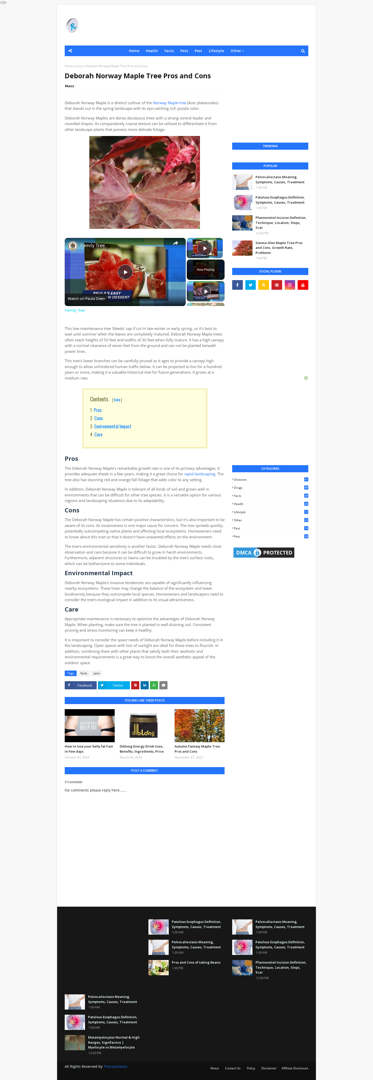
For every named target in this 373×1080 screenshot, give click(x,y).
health (271, 504)
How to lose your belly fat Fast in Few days (89, 749)
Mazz (69, 86)
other (271, 520)
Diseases (271, 479)
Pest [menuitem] (198, 50)
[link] (73, 246)
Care (98, 434)
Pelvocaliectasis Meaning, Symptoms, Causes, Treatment (280, 179)
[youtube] (303, 285)
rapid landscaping (199, 473)
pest (79, 66)
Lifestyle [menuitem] (216, 50)
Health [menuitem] (152, 50)
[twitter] (250, 285)
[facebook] (237, 285)
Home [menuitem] (134, 50)
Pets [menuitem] (184, 50)
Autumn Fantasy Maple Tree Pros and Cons (197, 749)
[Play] (206, 291)
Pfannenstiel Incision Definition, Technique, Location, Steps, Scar (281, 222)
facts (83, 673)
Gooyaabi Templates (151, 1073)
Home (69, 66)
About (214, 1068)
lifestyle (271, 512)
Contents (106, 399)
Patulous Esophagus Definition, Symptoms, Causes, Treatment (280, 200)
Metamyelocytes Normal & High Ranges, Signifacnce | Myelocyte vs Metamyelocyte (114, 1042)
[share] (175, 243)
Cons (98, 418)
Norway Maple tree (169, 102)
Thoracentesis (115, 1066)
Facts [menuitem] (169, 50)
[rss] (263, 285)
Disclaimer (269, 1068)
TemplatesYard (102, 1073)
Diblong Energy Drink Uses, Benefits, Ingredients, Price (142, 749)
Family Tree (92, 245)
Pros (97, 410)
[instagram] (290, 285)
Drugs (271, 487)
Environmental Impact (112, 426)
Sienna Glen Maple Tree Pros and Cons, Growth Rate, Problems (279, 247)
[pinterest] (277, 285)
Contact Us (233, 1068)
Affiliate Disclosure (295, 1068)
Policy (251, 1068)
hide (117, 399)
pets (271, 536)
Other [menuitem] (236, 50)
